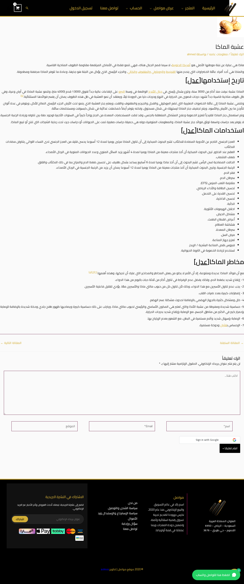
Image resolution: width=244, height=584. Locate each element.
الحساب (136, 7)
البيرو (122, 91)
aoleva (105, 569)
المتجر (190, 7)
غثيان (223, 325)
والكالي (132, 72)
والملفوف (144, 72)
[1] (95, 272)
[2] (93, 272)
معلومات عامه (218, 54)
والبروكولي (158, 72)
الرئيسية (208, 7)
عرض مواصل (164, 7)
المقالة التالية (11, 342)
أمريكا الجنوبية (181, 65)
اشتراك (20, 519)
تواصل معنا (109, 7)
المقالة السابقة (232, 342)
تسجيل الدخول (81, 7)
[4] (90, 272)
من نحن (132, 503)
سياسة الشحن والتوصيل (122, 508)
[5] (22, 96)
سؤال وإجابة (129, 523)
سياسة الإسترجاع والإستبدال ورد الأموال (117, 515)
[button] (27, 8)
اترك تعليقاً (237, 54)
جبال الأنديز (155, 91)
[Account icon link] (8, 8)
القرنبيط (171, 72)
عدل (193, 80)
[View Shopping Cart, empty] (18, 8)
